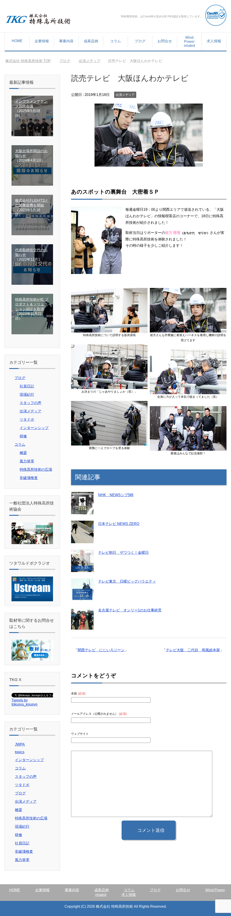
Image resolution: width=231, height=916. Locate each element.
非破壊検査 (29, 478)
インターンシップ (34, 428)
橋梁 (23, 453)
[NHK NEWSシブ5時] (82, 511)
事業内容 (66, 41)
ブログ (140, 41)
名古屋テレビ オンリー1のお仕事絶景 (130, 610)
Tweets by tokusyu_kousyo (24, 702)
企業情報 (42, 41)
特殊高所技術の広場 (36, 469)
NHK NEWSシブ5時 (116, 495)
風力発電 (27, 461)
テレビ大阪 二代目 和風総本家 (193, 650)
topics (19, 752)
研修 (23, 436)
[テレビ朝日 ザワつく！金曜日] (82, 568)
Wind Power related (189, 41)
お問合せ (164, 41)
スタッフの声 (30, 403)
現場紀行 (27, 394)
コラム (115, 41)
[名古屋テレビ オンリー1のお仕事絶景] (82, 626)
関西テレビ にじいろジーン (101, 650)
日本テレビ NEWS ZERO (118, 524)
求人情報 (214, 41)
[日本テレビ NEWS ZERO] (82, 540)
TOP (30, 61)
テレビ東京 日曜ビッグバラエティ (127, 581)
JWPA (20, 744)
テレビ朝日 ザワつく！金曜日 (123, 552)
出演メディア (125, 95)
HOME (17, 41)
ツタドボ (27, 419)
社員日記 (27, 386)
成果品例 (91, 41)
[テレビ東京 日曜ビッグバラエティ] (82, 597)
